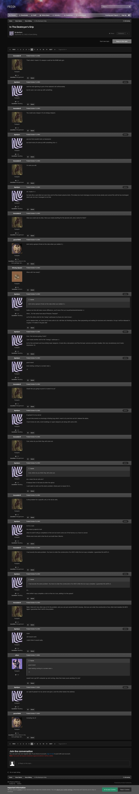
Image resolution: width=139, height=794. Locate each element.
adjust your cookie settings (64, 789)
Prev (14, 49)
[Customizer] (129, 15)
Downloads (24, 15)
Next (50, 49)
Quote (32, 78)
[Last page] (55, 49)
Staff (34, 15)
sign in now (50, 754)
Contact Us (12, 783)
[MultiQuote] (27, 78)
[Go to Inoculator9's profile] (17, 64)
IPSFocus (17, 782)
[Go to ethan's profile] (17, 664)
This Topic (122, 6)
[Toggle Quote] (29, 299)
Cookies (19, 783)
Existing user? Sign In (112, 15)
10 (43, 49)
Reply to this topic (122, 41)
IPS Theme (10, 782)
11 (46, 49)
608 (17, 287)
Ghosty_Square (17, 268)
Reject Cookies (124, 789)
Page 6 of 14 (62, 49)
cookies (19, 789)
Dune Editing (33, 34)
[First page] (10, 49)
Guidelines (69, 15)
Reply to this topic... (26, 763)
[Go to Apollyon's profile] (11, 33)
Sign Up (124, 15)
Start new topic (104, 41)
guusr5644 (17, 239)
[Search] (129, 6)
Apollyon (19, 32)
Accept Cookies (110, 789)
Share (112, 33)
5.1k (17, 75)
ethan (17, 655)
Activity (57, 15)
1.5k (17, 259)
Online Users (45, 15)
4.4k (17, 101)
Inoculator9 (17, 56)
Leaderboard (82, 15)
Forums (13, 15)
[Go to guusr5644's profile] (17, 248)
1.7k (17, 674)
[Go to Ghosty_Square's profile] (17, 276)
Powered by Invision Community (122, 782)
